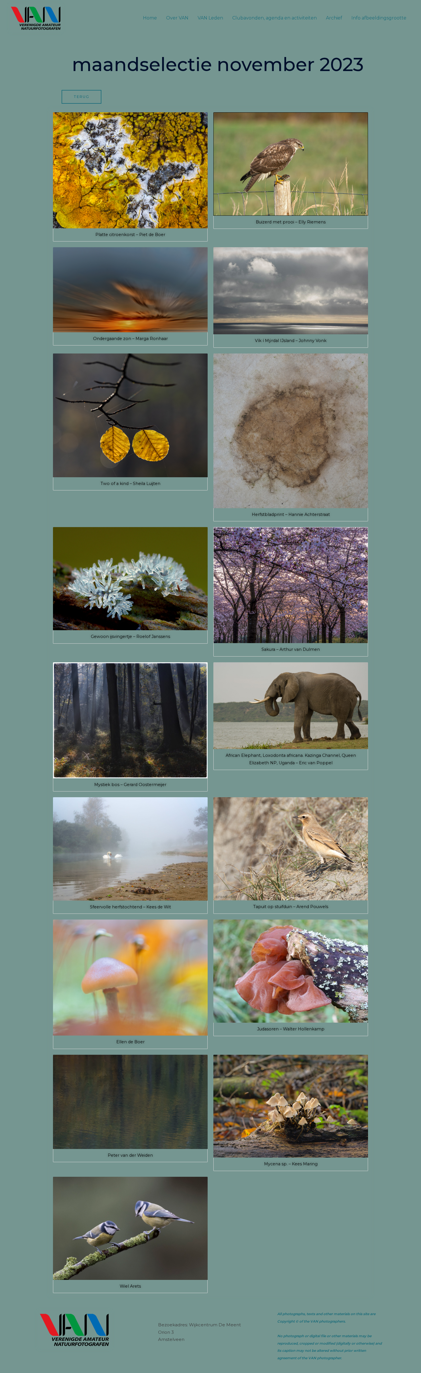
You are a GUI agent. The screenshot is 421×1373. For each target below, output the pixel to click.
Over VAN (177, 18)
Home (150, 18)
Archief (334, 18)
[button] (130, 177)
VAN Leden (210, 18)
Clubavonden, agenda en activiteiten (274, 18)
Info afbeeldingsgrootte (378, 18)
